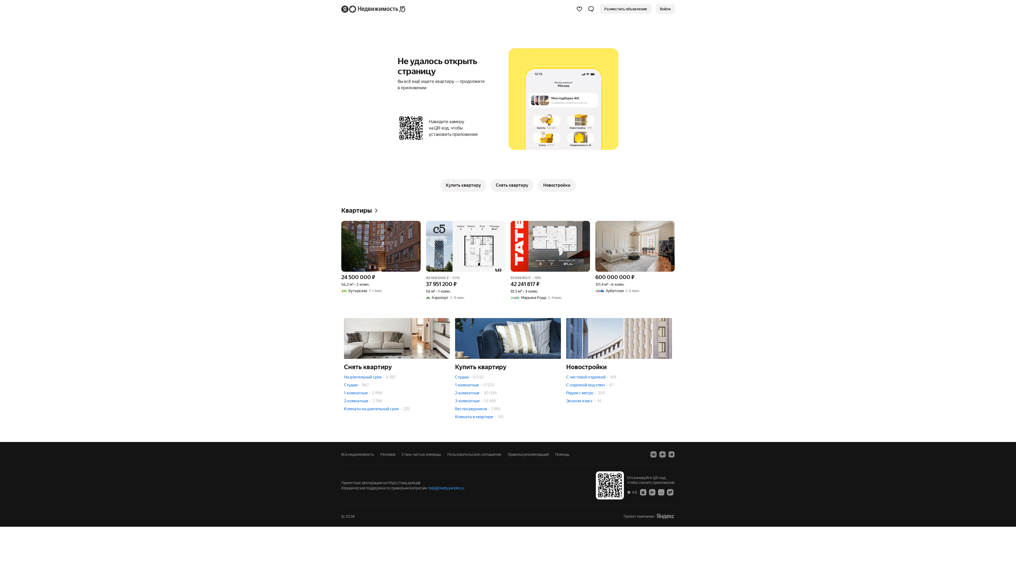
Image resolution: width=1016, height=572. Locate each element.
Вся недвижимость (357, 454)
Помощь (562, 454)
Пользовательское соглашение (474, 454)
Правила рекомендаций (528, 454)
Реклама (387, 454)
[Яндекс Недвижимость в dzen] (662, 454)
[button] (591, 9)
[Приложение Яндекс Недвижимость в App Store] (643, 492)
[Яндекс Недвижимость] (373, 9)
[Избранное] (579, 9)
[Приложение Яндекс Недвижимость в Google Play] (652, 492)
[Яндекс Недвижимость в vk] (653, 454)
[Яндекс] (665, 516)
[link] (665, 9)
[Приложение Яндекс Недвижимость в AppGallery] (661, 492)
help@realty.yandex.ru (446, 488)
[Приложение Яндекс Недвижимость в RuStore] (670, 492)
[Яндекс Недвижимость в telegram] (671, 454)
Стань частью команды (421, 454)
